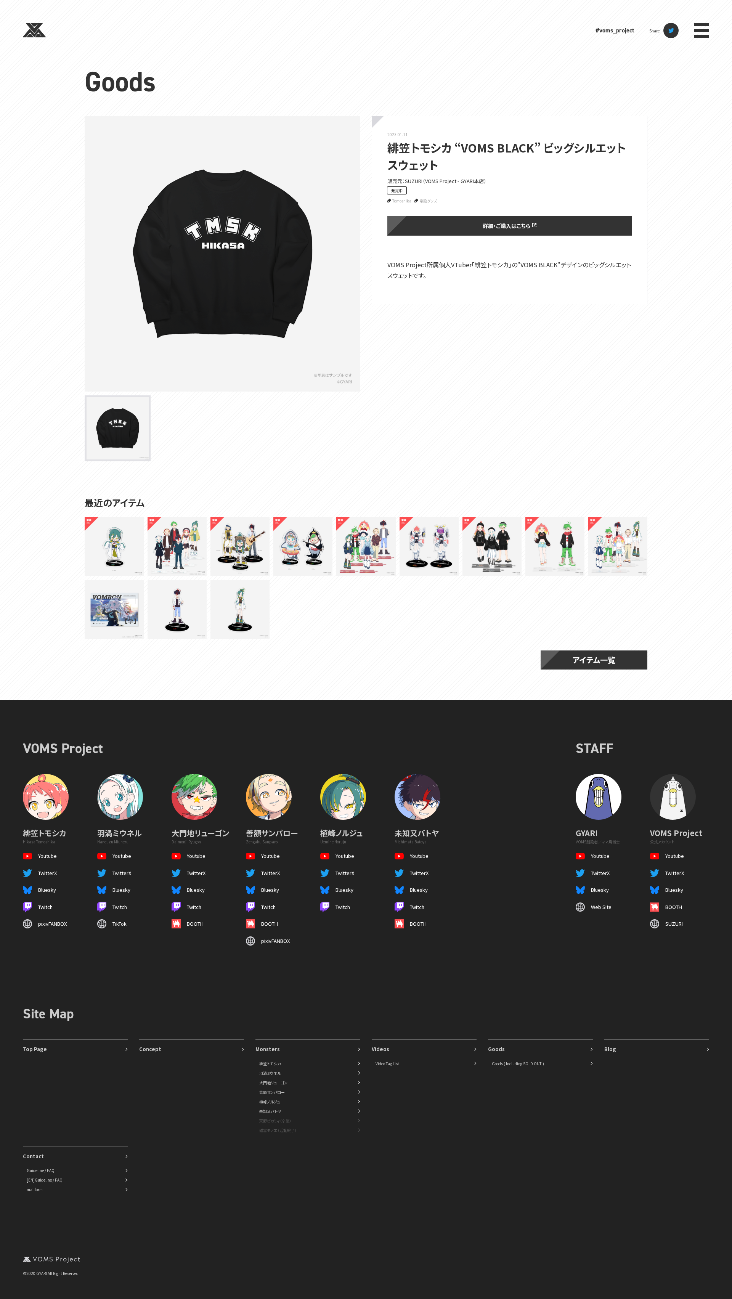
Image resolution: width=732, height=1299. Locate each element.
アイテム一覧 (594, 659)
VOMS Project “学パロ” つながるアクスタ (176, 546)
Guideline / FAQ (41, 1170)
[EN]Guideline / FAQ (45, 1180)
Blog (610, 1049)
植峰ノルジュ (269, 1102)
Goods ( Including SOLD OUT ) (518, 1063)
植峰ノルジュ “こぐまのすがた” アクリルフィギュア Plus (114, 546)
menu (701, 30)
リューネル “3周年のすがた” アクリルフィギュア (303, 546)
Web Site (601, 906)
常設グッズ (428, 201)
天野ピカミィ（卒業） (275, 1121)
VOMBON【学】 (114, 609)
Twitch (45, 906)
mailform (35, 1189)
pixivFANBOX (52, 923)
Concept (150, 1049)
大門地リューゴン (273, 1082)
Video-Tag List (387, 1063)
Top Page (35, 1049)
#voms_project (615, 30)
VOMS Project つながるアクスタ (617, 546)
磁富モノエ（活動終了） (278, 1130)
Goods (120, 81)
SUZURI (674, 923)
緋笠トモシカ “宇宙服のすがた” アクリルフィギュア (427, 546)
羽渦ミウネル (270, 1073)
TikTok (119, 923)
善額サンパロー (272, 1092)
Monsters (267, 1049)
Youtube (47, 855)
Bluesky (47, 889)
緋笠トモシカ (270, 1063)
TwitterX (47, 873)
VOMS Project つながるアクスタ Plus (554, 546)
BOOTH (195, 923)
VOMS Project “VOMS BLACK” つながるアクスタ (491, 546)
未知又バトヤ (270, 1111)
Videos (380, 1049)
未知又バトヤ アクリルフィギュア (176, 609)
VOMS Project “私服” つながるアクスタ (364, 546)
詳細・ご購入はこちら (506, 226)
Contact (33, 1156)
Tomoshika (401, 201)
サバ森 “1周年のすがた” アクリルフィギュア (239, 546)
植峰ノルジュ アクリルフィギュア (238, 609)
